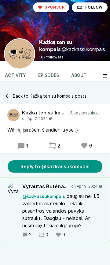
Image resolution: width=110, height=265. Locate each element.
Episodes (48, 75)
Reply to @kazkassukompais (55, 166)
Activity (15, 75)
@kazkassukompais (43, 196)
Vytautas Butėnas (45, 186)
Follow (94, 7)
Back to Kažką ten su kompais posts (49, 96)
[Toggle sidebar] (105, 76)
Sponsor (54, 7)
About (78, 75)
